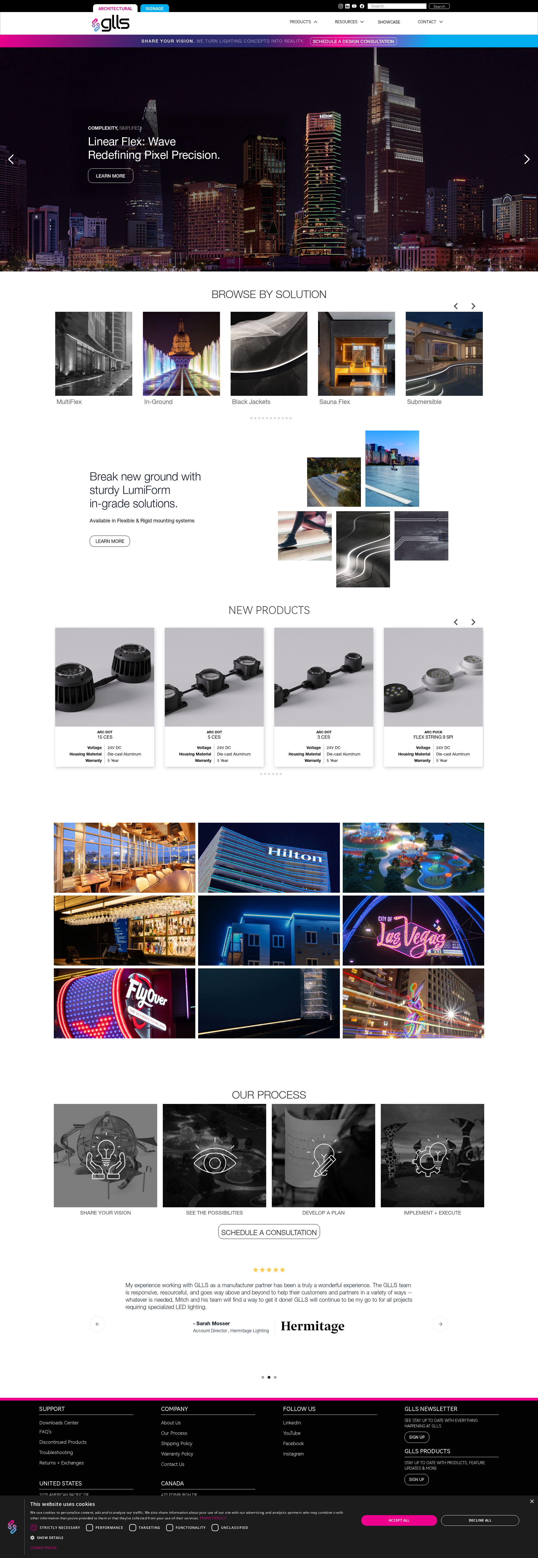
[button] (302, 23)
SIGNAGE (155, 8)
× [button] (532, 1501)
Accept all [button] (399, 1520)
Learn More (110, 541)
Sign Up (417, 1437)
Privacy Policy (213, 1518)
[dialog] (269, 1527)
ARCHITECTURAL (115, 8)
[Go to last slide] (456, 306)
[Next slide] (473, 306)
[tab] (247, 418)
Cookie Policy (43, 1547)
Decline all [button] (480, 1520)
